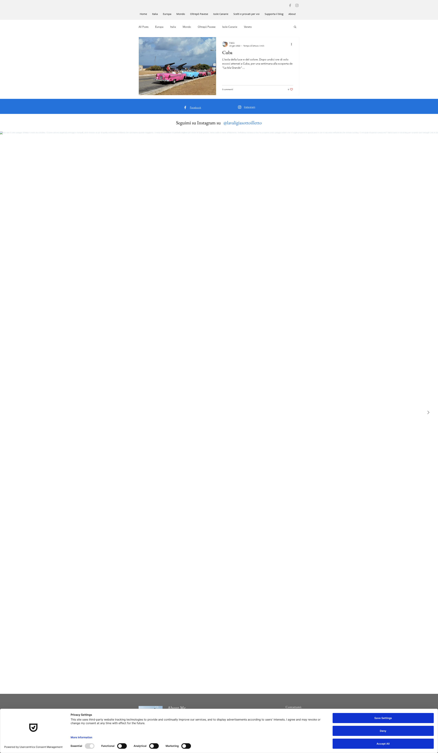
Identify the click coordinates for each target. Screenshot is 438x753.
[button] (295, 27)
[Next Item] (428, 412)
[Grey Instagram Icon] (297, 5)
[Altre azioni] (293, 44)
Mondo (187, 26)
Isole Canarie (229, 26)
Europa (159, 26)
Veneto (248, 26)
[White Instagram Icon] (239, 107)
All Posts (143, 26)
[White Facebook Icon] (185, 107)
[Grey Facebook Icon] (290, 5)
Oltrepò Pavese (206, 26)
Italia (173, 26)
